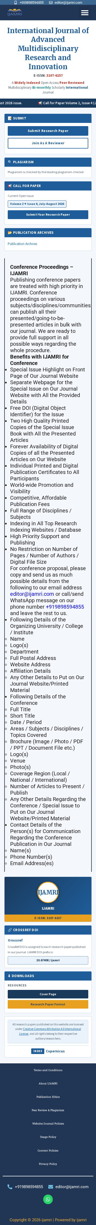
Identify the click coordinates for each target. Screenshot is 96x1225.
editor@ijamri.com (32, 594)
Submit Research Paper (48, 131)
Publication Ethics (48, 1097)
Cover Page (48, 994)
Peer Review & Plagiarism (48, 1110)
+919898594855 (65, 607)
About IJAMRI (48, 1083)
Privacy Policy (48, 1164)
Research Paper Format (48, 1004)
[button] (85, 12)
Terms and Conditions (48, 1070)
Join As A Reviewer (48, 143)
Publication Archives (22, 244)
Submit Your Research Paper (48, 214)
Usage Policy (48, 1137)
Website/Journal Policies (48, 1123)
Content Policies (48, 1150)
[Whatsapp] (48, 1199)
